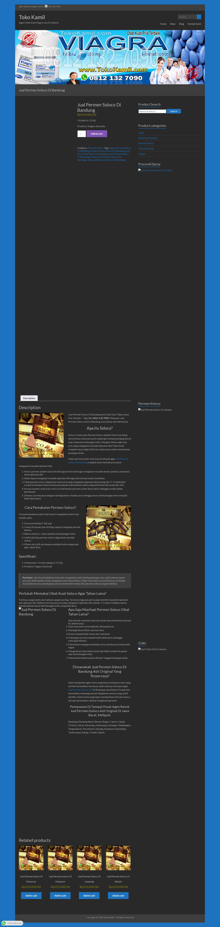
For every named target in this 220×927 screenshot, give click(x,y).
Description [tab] (29, 398)
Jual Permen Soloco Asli (80, 689)
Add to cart (97, 133)
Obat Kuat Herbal (147, 138)
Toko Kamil (32, 17)
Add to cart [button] (31, 895)
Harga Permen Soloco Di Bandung (107, 150)
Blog (181, 23)
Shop (172, 23)
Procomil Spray (146, 148)
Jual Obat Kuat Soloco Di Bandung (103, 152)
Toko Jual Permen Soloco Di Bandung (106, 159)
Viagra (141, 153)
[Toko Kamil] (110, 31)
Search (173, 111)
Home (163, 23)
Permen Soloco (95, 147)
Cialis (141, 132)
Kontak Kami (194, 23)
